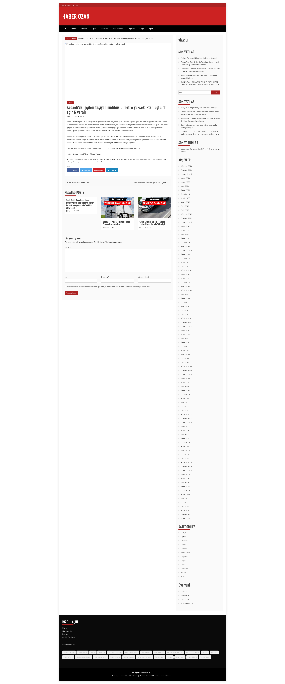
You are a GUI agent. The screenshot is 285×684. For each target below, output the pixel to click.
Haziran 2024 (186, 250)
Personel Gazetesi (131, 652)
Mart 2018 (185, 482)
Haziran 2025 (186, 222)
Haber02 (102, 652)
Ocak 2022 (185, 302)
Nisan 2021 (185, 334)
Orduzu (205, 652)
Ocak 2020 (185, 394)
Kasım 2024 (185, 246)
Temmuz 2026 (186, 170)
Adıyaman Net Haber (144, 657)
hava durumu (140, 159)
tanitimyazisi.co (68, 644)
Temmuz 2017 (186, 514)
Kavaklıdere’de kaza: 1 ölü (79, 183)
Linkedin (112, 170)
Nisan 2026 (185, 182)
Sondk (93, 652)
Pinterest (100, 170)
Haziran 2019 (186, 422)
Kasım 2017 (185, 498)
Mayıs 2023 (185, 274)
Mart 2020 (185, 386)
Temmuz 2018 (186, 466)
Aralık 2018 (185, 446)
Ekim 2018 (185, 454)
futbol (106, 159)
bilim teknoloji (74, 159)
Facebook (73, 170)
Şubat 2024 (185, 254)
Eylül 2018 (185, 458)
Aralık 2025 (185, 198)
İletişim (65, 634)
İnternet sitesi (143, 277)
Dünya (84, 28)
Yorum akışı (185, 599)
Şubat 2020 (185, 390)
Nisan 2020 (185, 382)
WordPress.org (187, 603)
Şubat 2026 (185, 190)
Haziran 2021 (186, 326)
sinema (83, 162)
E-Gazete (214, 652)
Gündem (184, 549)
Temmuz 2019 (186, 418)
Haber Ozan (76, 16)
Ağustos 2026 (186, 166)
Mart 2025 (185, 234)
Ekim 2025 (185, 206)
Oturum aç (185, 591)
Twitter (87, 170)
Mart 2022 (185, 294)
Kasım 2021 (185, 306)
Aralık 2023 (185, 262)
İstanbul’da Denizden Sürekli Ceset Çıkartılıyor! (199, 149)
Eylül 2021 (185, 314)
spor (107, 162)
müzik (69, 162)
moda (165, 159)
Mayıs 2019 (185, 426)
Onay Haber (180, 657)
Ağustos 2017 (186, 510)
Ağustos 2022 (186, 290)
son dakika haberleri (99, 162)
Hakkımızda (67, 631)
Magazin (131, 28)
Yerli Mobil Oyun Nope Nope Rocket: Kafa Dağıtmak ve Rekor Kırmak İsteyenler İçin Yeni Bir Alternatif (80, 204)
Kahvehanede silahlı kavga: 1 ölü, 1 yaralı (150, 183)
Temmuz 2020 (186, 370)
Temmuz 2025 (186, 218)
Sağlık (141, 28)
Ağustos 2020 (186, 366)
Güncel (73, 28)
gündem (122, 159)
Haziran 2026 (186, 174)
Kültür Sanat (118, 28)
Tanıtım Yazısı (204, 657)
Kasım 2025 (185, 202)
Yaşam (183, 573)
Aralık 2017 (185, 494)
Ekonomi (104, 28)
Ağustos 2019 (186, 414)
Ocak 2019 (185, 442)
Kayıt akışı (185, 595)
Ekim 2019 (185, 406)
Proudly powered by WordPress (125, 676)
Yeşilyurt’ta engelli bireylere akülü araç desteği (199, 58)
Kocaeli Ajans (82, 652)
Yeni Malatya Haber (115, 652)
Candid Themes (166, 676)
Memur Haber (159, 652)
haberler (132, 159)
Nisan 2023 (185, 278)
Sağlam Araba (129, 657)
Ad (66, 277)
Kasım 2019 (185, 402)
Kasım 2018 (185, 450)
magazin (159, 159)
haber (127, 159)
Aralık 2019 (185, 398)
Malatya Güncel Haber (174, 652)
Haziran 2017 (186, 518)
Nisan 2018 (185, 478)
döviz (86, 159)
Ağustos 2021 (186, 318)
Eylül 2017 (185, 506)
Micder (170, 657)
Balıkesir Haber (69, 652)
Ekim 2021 (185, 310)
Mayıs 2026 (185, 178)
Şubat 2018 (185, 486)
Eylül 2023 (185, 266)
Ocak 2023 (185, 282)
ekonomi (96, 159)
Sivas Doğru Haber (192, 652)
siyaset (89, 162)
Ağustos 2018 (186, 462)
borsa (81, 159)
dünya (90, 159)
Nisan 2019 (185, 430)
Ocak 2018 (185, 490)
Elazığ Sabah (159, 657)
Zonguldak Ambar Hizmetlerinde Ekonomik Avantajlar (116, 223)
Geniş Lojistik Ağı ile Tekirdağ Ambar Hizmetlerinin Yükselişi (152, 223)
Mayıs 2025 (185, 226)
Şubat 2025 (185, 238)
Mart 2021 (185, 338)
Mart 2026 (185, 186)
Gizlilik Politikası (68, 637)
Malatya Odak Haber (83, 657)
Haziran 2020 (186, 374)
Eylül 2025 (185, 210)
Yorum (68, 248)
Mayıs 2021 (185, 330)
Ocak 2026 (185, 194)
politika (73, 162)
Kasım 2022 (185, 286)
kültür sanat (152, 159)
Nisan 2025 (185, 230)
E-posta (105, 277)
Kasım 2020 (185, 354)
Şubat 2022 (185, 298)
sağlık (78, 162)
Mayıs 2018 (185, 474)
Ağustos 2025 (186, 214)
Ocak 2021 (185, 346)
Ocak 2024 (185, 258)
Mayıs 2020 (185, 378)
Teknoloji (184, 569)
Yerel (182, 577)
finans (101, 159)
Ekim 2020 (185, 358)
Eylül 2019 (185, 410)
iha (146, 159)
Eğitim (94, 28)
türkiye (112, 162)
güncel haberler (113, 159)
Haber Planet (192, 657)
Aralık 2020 (185, 350)
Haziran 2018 (186, 470)
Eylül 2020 (185, 362)
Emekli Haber (146, 652)
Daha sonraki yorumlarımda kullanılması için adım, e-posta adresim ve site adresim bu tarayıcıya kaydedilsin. (108, 287)
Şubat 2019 (185, 438)
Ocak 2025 (185, 242)
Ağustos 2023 (186, 270)
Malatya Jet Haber (100, 657)
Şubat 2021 (185, 342)
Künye (64, 628)
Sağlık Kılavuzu (115, 657)
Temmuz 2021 (186, 322)
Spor (151, 28)
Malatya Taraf (68, 657)
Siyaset (183, 40)
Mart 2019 (185, 434)
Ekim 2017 (185, 502)
